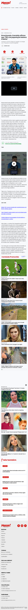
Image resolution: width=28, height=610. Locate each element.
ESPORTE (21, 7)
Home (2, 29)
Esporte (6, 29)
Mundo (2, 544)
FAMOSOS (26, 7)
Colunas (3, 550)
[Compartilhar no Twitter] (21, 56)
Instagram (3, 566)
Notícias (3, 529)
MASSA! (3, 574)
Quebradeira (4, 556)
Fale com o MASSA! (6, 560)
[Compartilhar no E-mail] (23, 56)
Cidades (3, 540)
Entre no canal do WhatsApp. (13, 143)
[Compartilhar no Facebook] (20, 56)
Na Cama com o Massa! (6, 554)
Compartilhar (22, 53)
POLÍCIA (12, 7)
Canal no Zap (4, 564)
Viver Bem (3, 542)
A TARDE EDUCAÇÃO (5, 581)
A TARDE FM (3, 579)
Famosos (3, 533)
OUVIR (4, 53)
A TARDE (3, 576)
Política (3, 537)
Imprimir (12, 53)
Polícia (2, 531)
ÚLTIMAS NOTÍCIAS (6, 7)
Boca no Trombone (5, 552)
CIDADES (16, 7)
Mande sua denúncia (6, 562)
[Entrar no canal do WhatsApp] (3, 143)
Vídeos (2, 546)
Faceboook (3, 568)
